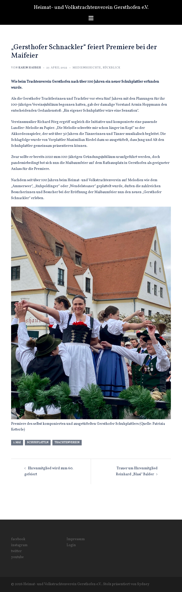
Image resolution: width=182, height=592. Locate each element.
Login (71, 545)
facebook (18, 539)
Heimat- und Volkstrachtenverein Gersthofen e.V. (91, 7)
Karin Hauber (29, 68)
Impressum (76, 539)
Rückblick (111, 68)
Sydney (143, 584)
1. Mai (17, 442)
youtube (17, 557)
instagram (19, 545)
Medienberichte (87, 68)
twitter (16, 551)
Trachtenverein (67, 442)
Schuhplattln (37, 442)
